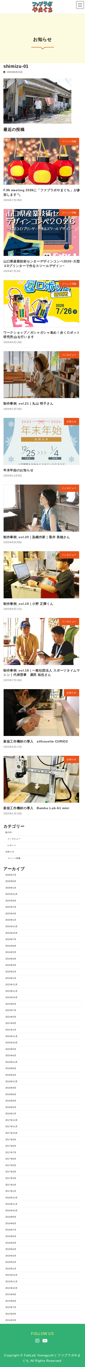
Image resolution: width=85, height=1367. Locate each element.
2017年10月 (11, 1133)
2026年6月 (10, 881)
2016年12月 (11, 1198)
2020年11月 (11, 1036)
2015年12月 (11, 1275)
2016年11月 (11, 1204)
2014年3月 (10, 1320)
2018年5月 (10, 1107)
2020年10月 (11, 1043)
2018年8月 (10, 1094)
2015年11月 (11, 1281)
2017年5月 (10, 1165)
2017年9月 (10, 1139)
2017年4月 (10, 1172)
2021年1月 (10, 1030)
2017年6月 (10, 1159)
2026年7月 (10, 875)
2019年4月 (10, 1075)
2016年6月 (10, 1236)
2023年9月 (10, 1004)
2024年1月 (10, 978)
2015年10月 (11, 1288)
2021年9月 (10, 1023)
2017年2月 (10, 1185)
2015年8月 (10, 1301)
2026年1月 (10, 888)
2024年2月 (10, 972)
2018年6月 (10, 1101)
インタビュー (14, 839)
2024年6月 (10, 946)
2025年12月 (11, 894)
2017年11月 (11, 1127)
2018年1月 (10, 1114)
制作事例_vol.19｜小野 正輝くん (28, 604)
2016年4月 (10, 1249)
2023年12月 (11, 984)
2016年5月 (10, 1243)
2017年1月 (10, 1191)
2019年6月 (10, 1069)
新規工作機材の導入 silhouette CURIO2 (35, 741)
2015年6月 (10, 1314)
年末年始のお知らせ (18, 470)
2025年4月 (10, 913)
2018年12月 (11, 1081)
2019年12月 (11, 1062)
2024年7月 (10, 939)
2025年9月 (10, 901)
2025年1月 (10, 920)
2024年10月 (11, 933)
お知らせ (9, 852)
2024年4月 (10, 959)
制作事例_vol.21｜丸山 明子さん (28, 403)
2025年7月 (10, 907)
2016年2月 (10, 1262)
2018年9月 (10, 1088)
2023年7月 (10, 1010)
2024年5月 (10, 952)
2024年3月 (10, 965)
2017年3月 (10, 1178)
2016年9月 (10, 1217)
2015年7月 (10, 1307)
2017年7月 (10, 1152)
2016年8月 (10, 1223)
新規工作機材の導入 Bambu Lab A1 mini (36, 808)
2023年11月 (11, 991)
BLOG (8, 832)
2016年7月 (10, 1230)
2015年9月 (10, 1294)
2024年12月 (11, 926)
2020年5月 (10, 1049)
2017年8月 (10, 1146)
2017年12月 (11, 1120)
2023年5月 (10, 1017)
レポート (11, 845)
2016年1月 (10, 1269)
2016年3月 (10, 1256)
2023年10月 (11, 998)
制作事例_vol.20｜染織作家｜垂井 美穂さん (36, 537)
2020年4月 (10, 1056)
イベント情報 (14, 858)
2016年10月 (11, 1210)
